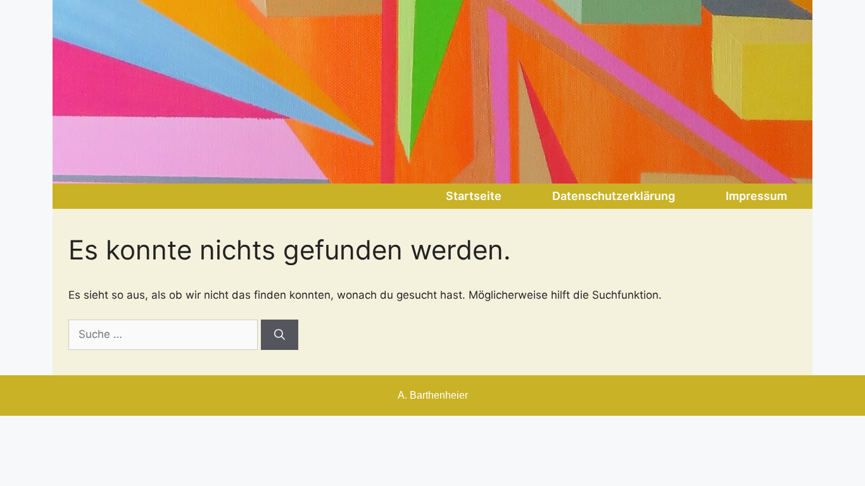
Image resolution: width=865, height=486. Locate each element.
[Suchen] (279, 335)
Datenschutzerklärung (613, 195)
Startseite (474, 195)
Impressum (756, 195)
